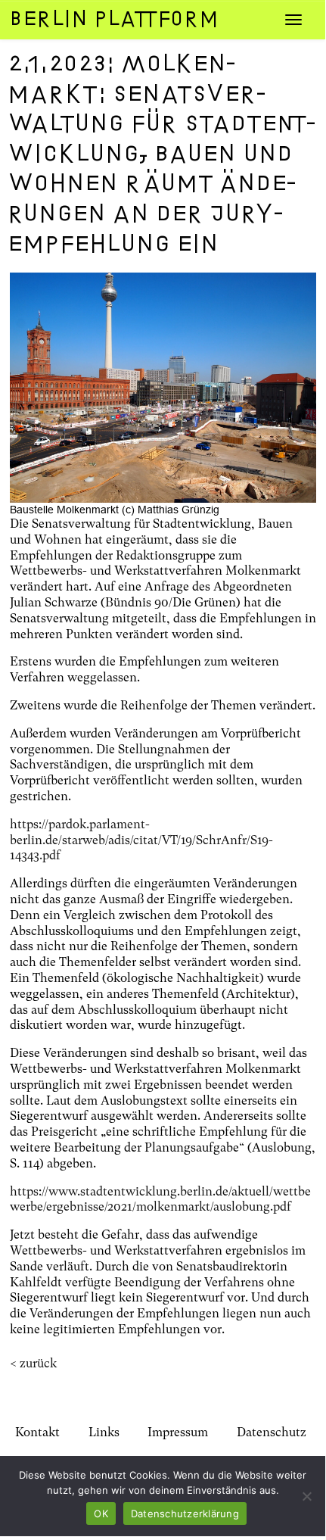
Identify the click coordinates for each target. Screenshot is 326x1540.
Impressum (177, 1432)
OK (101, 1513)
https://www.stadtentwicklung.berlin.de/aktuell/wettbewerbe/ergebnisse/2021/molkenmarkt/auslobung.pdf (160, 1199)
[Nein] (306, 1496)
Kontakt (37, 1432)
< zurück (33, 1363)
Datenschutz (271, 1432)
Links (104, 1432)
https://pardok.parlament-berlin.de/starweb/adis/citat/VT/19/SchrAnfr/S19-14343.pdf (141, 840)
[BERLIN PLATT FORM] (140, 19)
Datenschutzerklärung (185, 1513)
